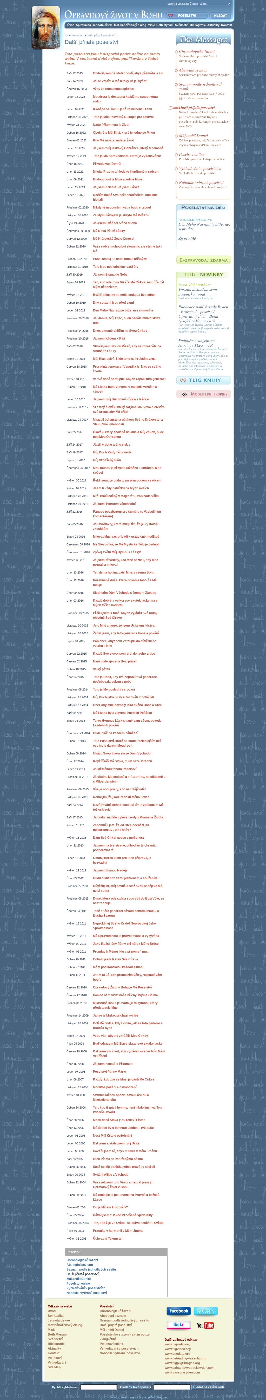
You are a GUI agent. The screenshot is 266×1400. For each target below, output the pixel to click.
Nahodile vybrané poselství (86, 1293)
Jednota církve (102, 25)
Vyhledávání (57, 1362)
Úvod (71, 25)
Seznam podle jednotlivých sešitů (91, 1269)
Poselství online (78, 1283)
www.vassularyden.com (182, 1372)
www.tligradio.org (177, 1344)
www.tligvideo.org (178, 1349)
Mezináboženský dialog (130, 25)
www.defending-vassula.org (185, 1358)
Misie (151, 25)
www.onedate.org (177, 1354)
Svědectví (181, 25)
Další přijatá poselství (100, 35)
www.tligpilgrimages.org (182, 1363)
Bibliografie (198, 25)
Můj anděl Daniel (78, 1279)
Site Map (54, 1367)
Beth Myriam (165, 25)
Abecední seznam (79, 1265)
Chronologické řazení (82, 1260)
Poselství (77, 35)
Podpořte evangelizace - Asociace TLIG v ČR (198, 342)
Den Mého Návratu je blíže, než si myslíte (204, 226)
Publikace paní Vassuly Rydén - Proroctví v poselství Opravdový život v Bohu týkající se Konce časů (203, 313)
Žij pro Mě (187, 238)
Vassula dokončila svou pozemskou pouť (197, 291)
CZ (66, 35)
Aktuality (213, 25)
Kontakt (226, 25)
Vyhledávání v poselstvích (85, 1288)
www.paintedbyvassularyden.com (190, 1368)
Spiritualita (83, 25)
